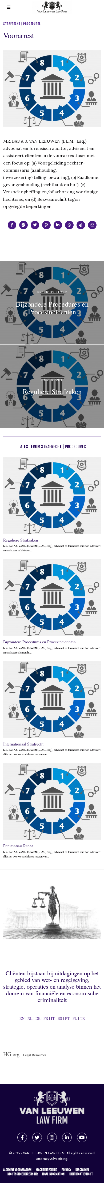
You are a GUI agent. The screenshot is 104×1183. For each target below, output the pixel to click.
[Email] (92, 225)
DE (38, 1018)
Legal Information (53, 1174)
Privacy (66, 1170)
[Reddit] (81, 225)
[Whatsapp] (69, 225)
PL (75, 1018)
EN (22, 1018)
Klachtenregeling (46, 1170)
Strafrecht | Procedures (22, 23)
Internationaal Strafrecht (23, 744)
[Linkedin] (58, 225)
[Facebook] (12, 225)
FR (45, 1018)
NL (30, 1018)
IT (53, 1018)
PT (67, 1018)
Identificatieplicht (81, 1174)
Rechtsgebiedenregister (22, 1174)
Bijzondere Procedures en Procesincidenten (39, 641)
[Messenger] (23, 225)
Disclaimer (82, 1170)
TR (82, 1018)
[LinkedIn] (67, 1137)
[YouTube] (82, 1137)
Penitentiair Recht (18, 845)
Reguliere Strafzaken (20, 540)
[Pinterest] (46, 225)
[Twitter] (35, 225)
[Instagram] (52, 1137)
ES (60, 1018)
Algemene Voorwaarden (17, 1170)
